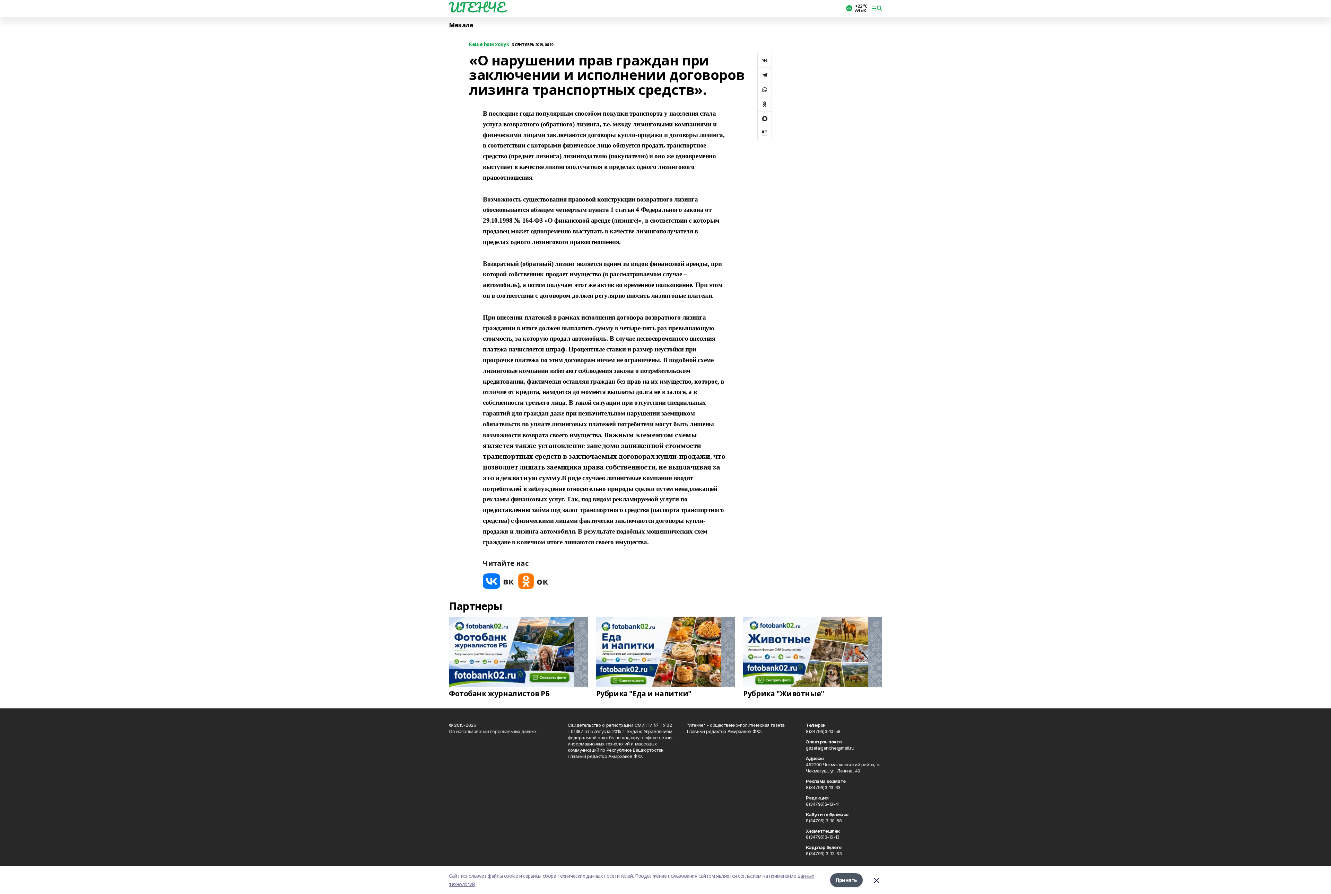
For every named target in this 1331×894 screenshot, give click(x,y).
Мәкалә (461, 25)
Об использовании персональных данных (493, 731)
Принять (846, 880)
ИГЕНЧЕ (477, 7)
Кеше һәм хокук (489, 44)
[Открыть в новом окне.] (498, 581)
